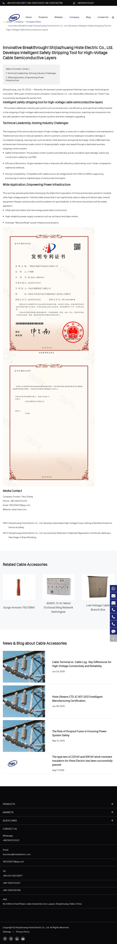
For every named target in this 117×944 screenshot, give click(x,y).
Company (74, 17)
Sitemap (7, 931)
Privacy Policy (23, 931)
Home (29, 17)
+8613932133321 (85, 2)
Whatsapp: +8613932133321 (11, 838)
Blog (88, 17)
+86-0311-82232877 (17, 2)
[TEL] (113, 609)
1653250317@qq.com (13, 861)
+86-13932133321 (36, 2)
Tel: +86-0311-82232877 (13, 873)
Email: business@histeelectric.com (17, 852)
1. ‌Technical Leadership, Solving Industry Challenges (31, 73)
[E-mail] (113, 595)
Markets (59, 17)
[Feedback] (113, 631)
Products (43, 17)
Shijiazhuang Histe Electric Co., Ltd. (32, 927)
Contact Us (103, 17)
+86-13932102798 (53, 2)
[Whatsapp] (113, 588)
